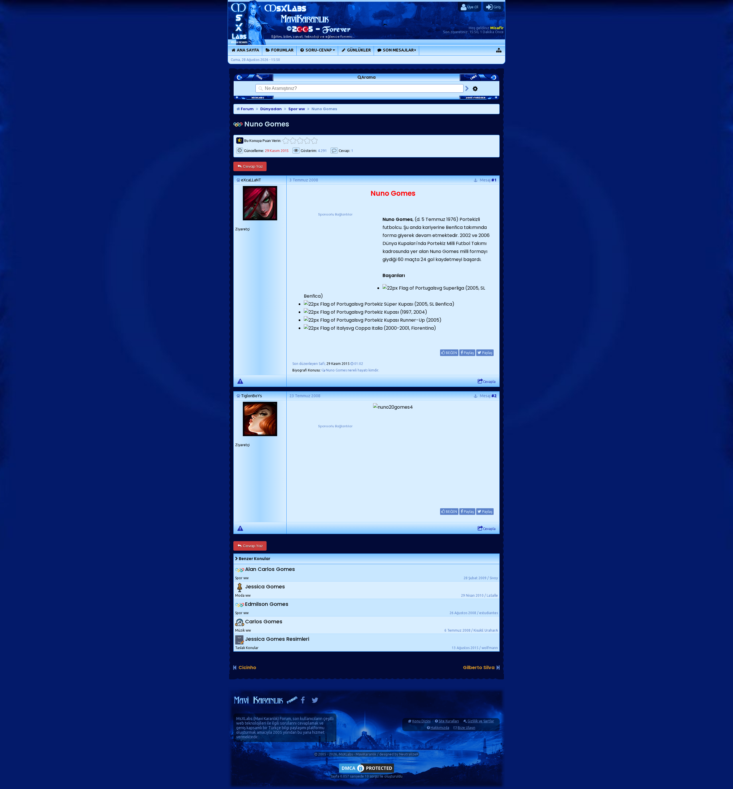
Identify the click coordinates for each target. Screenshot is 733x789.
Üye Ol (472, 7)
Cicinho (247, 667)
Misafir (497, 28)
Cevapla (489, 381)
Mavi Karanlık (266, 718)
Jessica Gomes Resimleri (277, 639)
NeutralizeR (409, 754)
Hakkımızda (440, 727)
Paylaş (468, 353)
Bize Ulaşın (466, 727)
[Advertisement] (335, 253)
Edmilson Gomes (266, 604)
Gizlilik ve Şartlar (481, 721)
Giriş (496, 7)
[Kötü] (292, 140)
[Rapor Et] (240, 381)
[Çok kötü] (285, 140)
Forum (247, 109)
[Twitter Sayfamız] (315, 701)
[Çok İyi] (314, 140)
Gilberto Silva (478, 667)
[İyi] (307, 140)
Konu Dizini (421, 721)
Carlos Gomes (263, 621)
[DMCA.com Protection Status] (366, 772)
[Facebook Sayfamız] (302, 701)
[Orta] (300, 140)
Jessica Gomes (265, 586)
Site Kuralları (449, 721)
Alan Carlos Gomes (270, 569)
